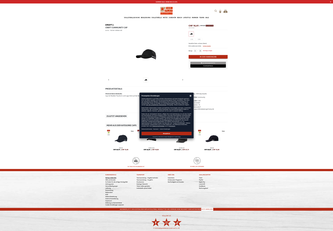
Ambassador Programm (175, 180)
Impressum (108, 201)
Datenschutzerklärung (111, 198)
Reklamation (109, 192)
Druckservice (140, 182)
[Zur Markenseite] (109, 25)
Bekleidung (146, 18)
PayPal (201, 180)
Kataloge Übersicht (142, 184)
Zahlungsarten (109, 184)
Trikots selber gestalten (143, 186)
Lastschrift (202, 184)
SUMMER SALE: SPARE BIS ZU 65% (166, 2)
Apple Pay (202, 182)
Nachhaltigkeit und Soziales (176, 182)
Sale (207, 18)
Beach (179, 18)
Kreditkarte (202, 186)
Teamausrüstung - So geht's (145, 180)
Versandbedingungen (111, 186)
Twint (200, 178)
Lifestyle (187, 18)
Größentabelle (207, 46)
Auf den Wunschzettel (208, 63)
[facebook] (155, 222)
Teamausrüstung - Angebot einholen (147, 178)
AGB (106, 194)
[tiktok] (177, 222)
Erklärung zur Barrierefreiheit (113, 203)
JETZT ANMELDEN (207, 209)
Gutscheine (171, 178)
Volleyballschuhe (132, 18)
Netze (165, 18)
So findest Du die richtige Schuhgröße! (116, 182)
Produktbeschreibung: (113, 94)
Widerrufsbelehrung (111, 196)
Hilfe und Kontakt (110, 180)
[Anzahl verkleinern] (195, 51)
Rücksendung (109, 190)
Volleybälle (156, 18)
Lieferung (108, 188)
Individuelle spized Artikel (144, 188)
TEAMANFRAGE (208, 66)
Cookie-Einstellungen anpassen (114, 205)
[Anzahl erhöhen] (200, 51)
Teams (201, 18)
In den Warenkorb (208, 57)
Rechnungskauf (203, 188)
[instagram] (166, 222)
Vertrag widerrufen (110, 178)
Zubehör (172, 18)
